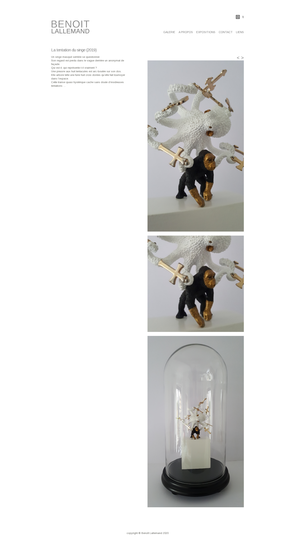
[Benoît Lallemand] (71, 31)
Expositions (205, 32)
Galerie (169, 32)
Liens (240, 32)
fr (243, 17)
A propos (186, 32)
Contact (226, 32)
